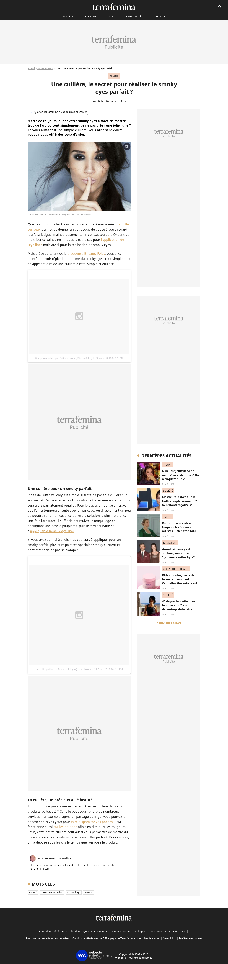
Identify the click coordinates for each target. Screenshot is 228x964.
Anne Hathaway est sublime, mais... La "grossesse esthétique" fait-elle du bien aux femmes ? (178, 557)
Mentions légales (120, 931)
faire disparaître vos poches (92, 822)
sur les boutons (65, 827)
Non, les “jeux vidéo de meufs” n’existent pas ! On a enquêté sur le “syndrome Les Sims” (180, 477)
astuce (88, 892)
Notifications (151, 938)
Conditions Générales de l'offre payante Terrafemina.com (106, 938)
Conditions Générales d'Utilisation (59, 931)
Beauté (33, 892)
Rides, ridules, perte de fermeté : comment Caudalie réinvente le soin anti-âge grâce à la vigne (180, 581)
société (68, 16)
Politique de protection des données (47, 938)
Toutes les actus (45, 68)
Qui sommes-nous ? (95, 931)
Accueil (31, 68)
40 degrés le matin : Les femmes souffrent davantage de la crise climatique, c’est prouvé (179, 607)
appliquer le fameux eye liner (52, 531)
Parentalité (133, 16)
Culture (90, 16)
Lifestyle (159, 16)
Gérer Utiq (169, 938)
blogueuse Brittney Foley (86, 253)
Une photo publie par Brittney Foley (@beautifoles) (63, 358)
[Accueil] (114, 6)
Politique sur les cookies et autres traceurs (159, 931)
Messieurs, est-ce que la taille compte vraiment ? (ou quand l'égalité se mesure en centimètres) (179, 503)
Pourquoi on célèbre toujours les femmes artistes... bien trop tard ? (180, 527)
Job (111, 16)
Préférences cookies (191, 938)
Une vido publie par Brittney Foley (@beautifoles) (63, 669)
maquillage (73, 892)
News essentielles (52, 892)
